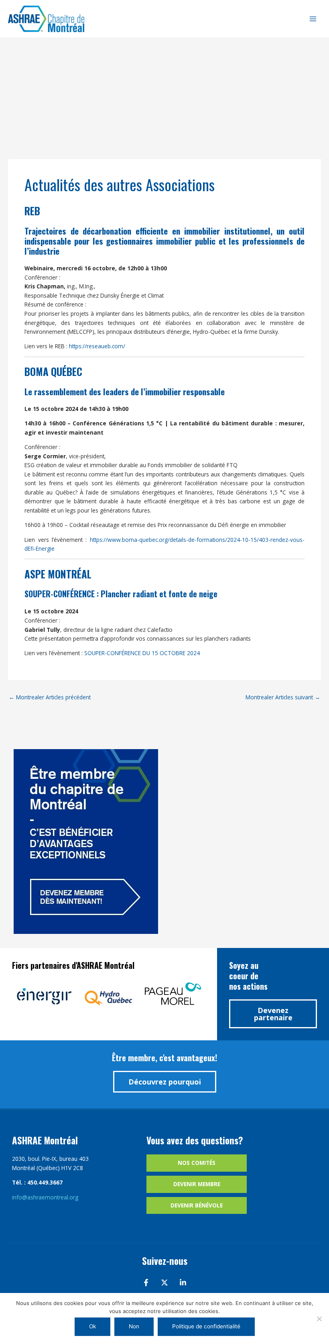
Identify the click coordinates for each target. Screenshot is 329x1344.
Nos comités (196, 1162)
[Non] (319, 1319)
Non (134, 1326)
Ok (92, 1326)
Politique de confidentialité (206, 1326)
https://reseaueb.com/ (97, 346)
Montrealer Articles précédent (50, 697)
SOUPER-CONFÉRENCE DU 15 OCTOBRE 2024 (142, 653)
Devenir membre (196, 1184)
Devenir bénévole (197, 1205)
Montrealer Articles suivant (283, 697)
